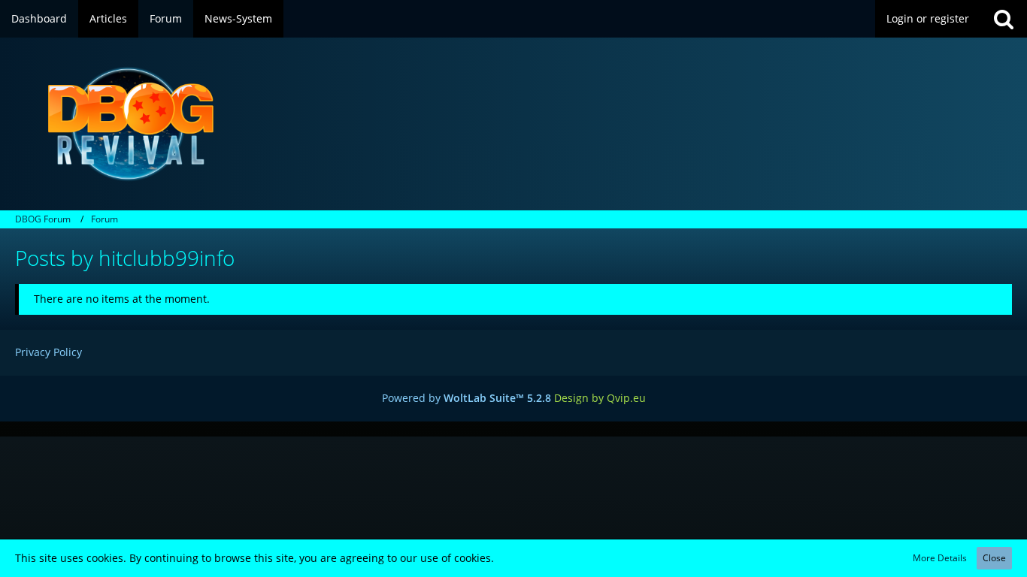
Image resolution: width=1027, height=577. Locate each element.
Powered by (466, 398)
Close (994, 557)
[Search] (1003, 19)
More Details (940, 557)
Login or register (927, 18)
